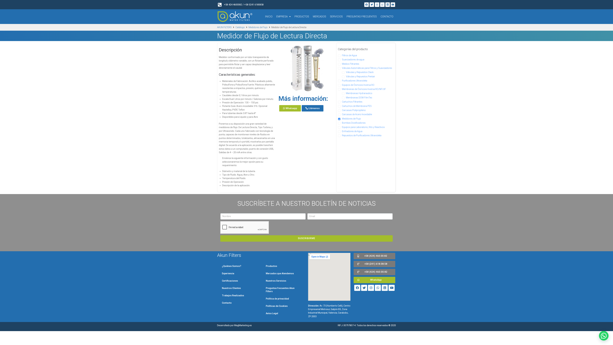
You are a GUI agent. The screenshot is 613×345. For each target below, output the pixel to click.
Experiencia (228, 273)
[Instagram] (377, 4)
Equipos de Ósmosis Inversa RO (358, 85)
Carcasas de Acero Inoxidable (357, 114)
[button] (290, 108)
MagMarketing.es (243, 325)
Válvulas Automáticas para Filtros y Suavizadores (367, 68)
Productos (271, 266)
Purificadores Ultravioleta (354, 80)
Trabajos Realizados (233, 295)
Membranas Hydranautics (359, 93)
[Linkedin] (387, 4)
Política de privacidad (277, 298)
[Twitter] (372, 4)
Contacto (227, 303)
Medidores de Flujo (258, 27)
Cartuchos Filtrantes (352, 101)
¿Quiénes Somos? (231, 266)
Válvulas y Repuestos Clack (360, 72)
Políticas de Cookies (277, 306)
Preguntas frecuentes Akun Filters (280, 290)
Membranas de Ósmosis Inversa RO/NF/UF (364, 89)
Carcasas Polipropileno (354, 110)
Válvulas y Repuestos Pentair (360, 76)
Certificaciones (230, 281)
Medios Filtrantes (350, 64)
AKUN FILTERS (224, 27)
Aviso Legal (272, 313)
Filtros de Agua (349, 55)
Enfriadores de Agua (352, 131)
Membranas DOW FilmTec (359, 97)
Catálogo (240, 27)
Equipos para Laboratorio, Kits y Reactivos (363, 127)
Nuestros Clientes (231, 288)
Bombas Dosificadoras (354, 123)
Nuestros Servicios (276, 281)
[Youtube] (393, 4)
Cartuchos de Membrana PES (357, 106)
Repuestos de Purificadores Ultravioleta (361, 135)
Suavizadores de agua (353, 59)
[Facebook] (366, 4)
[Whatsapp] (382, 4)
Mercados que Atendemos (280, 273)
